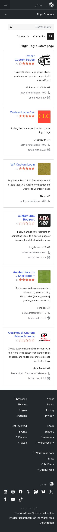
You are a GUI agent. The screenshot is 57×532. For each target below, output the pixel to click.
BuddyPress (45, 469)
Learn (50, 425)
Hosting (49, 410)
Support (49, 431)
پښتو (43, 483)
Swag (22, 442)
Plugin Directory (45, 14)
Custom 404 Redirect (26, 217)
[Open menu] (5, 4)
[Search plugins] (11, 27)
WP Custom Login (23, 164)
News (50, 404)
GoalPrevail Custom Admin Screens (21, 334)
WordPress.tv (44, 442)
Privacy (49, 415)
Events (23, 431)
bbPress (47, 464)
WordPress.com (43, 453)
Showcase (21, 399)
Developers (47, 437)
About (50, 399)
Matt (49, 458)
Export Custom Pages (25, 57)
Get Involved (19, 425)
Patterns (22, 415)
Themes (22, 404)
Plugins (23, 410)
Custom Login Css (22, 112)
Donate (21, 437)
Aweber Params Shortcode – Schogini (24, 274)
